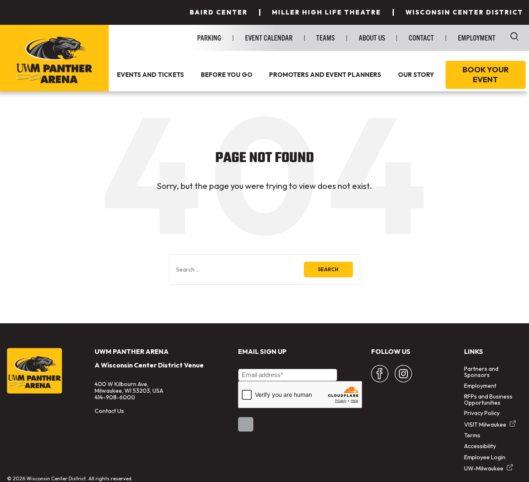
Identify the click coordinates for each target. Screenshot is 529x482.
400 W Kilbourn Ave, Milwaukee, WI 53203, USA (129, 387)
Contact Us (109, 411)
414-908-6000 (115, 397)
